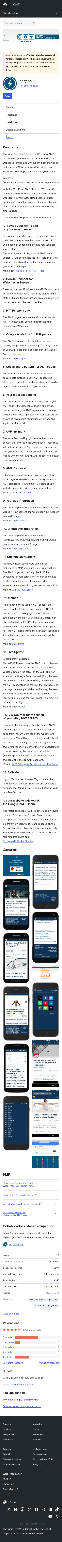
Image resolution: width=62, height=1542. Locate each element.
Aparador (37, 1424)
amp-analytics (19, 358)
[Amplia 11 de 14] (55, 1043)
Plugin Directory (10, 13)
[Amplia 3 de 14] (26, 936)
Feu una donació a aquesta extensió (22, 1406)
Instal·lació (11, 122)
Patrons (36, 1439)
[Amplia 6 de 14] (26, 1099)
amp (56, 1299)
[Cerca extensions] (33, 23)
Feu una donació (42, 1459)
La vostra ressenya (13, 1362)
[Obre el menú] (57, 4)
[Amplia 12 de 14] (55, 1093)
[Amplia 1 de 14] (26, 858)
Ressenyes (11, 114)
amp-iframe (18, 643)
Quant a (7, 1424)
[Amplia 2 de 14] (26, 882)
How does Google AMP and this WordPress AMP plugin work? (20, 1184)
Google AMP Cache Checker (18, 841)
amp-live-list (18, 706)
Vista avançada (11, 1313)
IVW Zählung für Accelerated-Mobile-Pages (35, 764)
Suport (9, 137)
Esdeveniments (40, 1454)
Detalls (9, 107)
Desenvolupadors (12, 1459)
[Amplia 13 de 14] (55, 1143)
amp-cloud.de (31, 85)
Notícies (7, 1429)
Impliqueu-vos (39, 1449)
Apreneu (7, 1449)
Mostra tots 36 (52, 1293)
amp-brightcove (20, 548)
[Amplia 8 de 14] (55, 915)
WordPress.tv (11, 1464)
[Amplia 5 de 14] (26, 1047)
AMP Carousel (23, 492)
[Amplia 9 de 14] (55, 969)
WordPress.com (12, 1473)
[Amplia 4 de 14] (26, 989)
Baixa (7, 96)
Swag (36, 1464)
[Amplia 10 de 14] (55, 986)
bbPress (9, 1484)
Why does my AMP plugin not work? (22, 1204)
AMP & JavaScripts (22, 589)
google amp (53, 1305)
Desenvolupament (15, 129)
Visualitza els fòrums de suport (19, 1384)
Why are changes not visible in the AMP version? (17, 1214)
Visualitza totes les (49, 1362)
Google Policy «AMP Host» (30, 270)
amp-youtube (19, 520)
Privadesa (8, 1439)
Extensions (38, 1434)
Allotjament (9, 1434)
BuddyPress (11, 1489)
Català (13, 1502)
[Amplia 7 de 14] (55, 858)
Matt (7, 1479)
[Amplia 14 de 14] (55, 1159)
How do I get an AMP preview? (19, 1195)
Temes (36, 1429)
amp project (40, 1305)
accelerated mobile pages (40, 1299)
